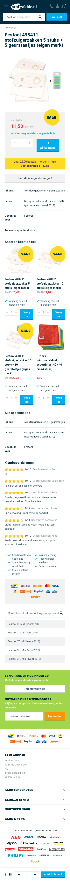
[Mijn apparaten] (63, 6)
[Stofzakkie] (23, 6)
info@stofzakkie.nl (15, 772)
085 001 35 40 (12, 776)
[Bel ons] (52, 6)
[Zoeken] (40, 17)
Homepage (10, 27)
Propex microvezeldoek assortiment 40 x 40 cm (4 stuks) (49, 363)
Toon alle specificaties (19, 230)
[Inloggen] (57, 6)
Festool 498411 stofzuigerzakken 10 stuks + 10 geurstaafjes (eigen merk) (18, 365)
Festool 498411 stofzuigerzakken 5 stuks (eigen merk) (17, 284)
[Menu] (6, 6)
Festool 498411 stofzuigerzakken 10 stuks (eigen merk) (50, 284)
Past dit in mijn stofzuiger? (35, 178)
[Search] (61, 613)
